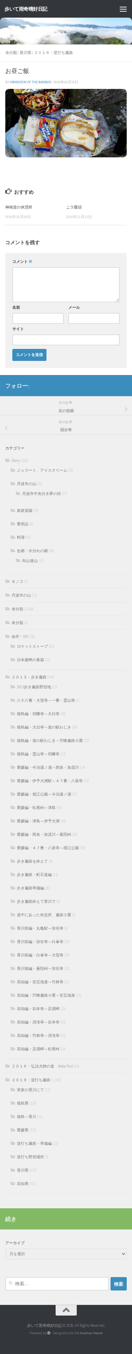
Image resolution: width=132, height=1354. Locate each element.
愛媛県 (23, 1130)
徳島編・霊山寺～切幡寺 (38, 753)
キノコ (17, 581)
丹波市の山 (26, 483)
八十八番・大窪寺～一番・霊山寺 (46, 700)
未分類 (11, 52)
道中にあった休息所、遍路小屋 (44, 914)
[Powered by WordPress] (49, 1333)
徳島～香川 (26, 1116)
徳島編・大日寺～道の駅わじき (44, 727)
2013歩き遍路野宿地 (34, 686)
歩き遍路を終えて (32, 861)
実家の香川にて (30, 1089)
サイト (18, 329)
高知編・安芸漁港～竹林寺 (40, 981)
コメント (22, 261)
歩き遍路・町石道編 (34, 874)
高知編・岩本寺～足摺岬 (38, 1008)
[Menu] (123, 9)
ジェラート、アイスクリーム (42, 470)
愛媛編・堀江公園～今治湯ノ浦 (44, 794)
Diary (16, 460)
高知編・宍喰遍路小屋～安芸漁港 (46, 995)
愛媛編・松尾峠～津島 (36, 807)
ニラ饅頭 (74, 207)
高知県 (23, 1183)
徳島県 (23, 1103)
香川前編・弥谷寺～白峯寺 (40, 941)
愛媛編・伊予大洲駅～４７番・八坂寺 (50, 780)
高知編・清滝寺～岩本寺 (38, 1022)
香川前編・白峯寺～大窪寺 (40, 955)
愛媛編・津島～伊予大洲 (38, 820)
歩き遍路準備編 (30, 887)
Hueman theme (91, 1333)
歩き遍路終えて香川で (36, 901)
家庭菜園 (24, 510)
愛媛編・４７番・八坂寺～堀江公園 (48, 847)
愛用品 (23, 523)
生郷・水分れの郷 (32, 550)
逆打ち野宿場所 (30, 1156)
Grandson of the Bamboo (30, 82)
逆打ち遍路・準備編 (34, 1143)
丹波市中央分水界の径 (41, 493)
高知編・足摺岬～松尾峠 (38, 1048)
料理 (21, 537)
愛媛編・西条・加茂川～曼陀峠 (44, 834)
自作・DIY (20, 636)
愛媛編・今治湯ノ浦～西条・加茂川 (48, 767)
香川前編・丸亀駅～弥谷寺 (40, 928)
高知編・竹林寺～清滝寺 (38, 1035)
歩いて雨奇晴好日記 (26, 9)
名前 (16, 307)
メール (74, 307)
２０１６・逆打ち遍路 (53, 52)
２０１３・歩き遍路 (29, 677)
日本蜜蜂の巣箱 (30, 659)
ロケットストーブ (32, 646)
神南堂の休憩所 (18, 207)
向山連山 (30, 560)
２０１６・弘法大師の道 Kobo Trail (42, 1066)
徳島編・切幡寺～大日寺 (38, 713)
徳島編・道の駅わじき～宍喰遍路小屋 (50, 740)
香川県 (25, 52)
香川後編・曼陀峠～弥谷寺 (40, 968)
